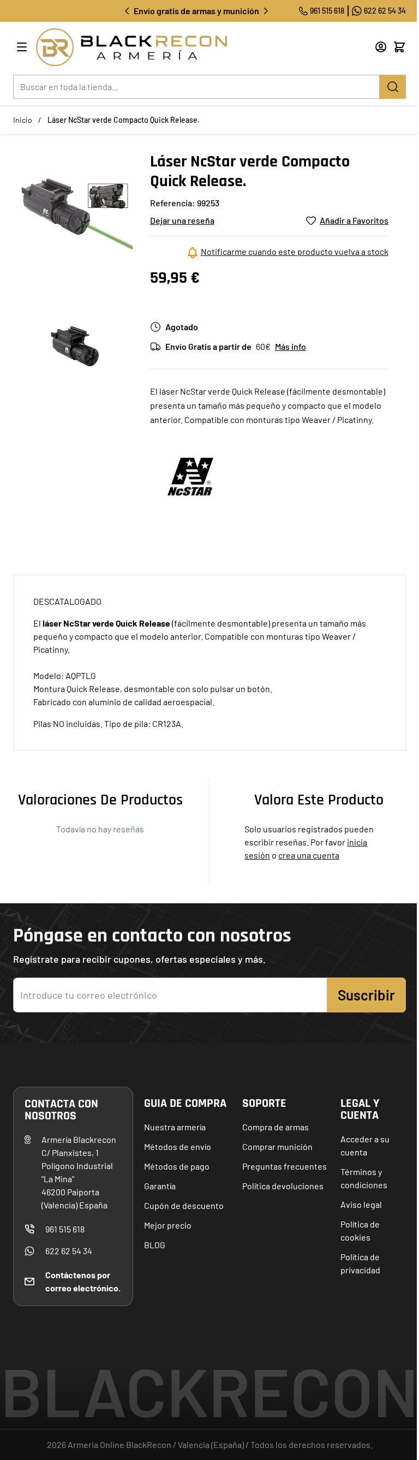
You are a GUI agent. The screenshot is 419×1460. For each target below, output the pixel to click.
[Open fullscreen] (77, 216)
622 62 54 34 (385, 10)
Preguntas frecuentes (284, 1166)
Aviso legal (361, 1204)
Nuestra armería (175, 1127)
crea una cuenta (308, 855)
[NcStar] (191, 476)
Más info (290, 346)
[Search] (393, 87)
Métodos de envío (177, 1146)
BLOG (154, 1244)
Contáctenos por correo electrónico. (83, 1281)
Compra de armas (275, 1127)
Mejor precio (167, 1225)
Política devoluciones (283, 1186)
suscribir (366, 994)
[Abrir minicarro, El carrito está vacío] (399, 47)
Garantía (160, 1186)
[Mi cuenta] (380, 47)
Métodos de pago (177, 1166)
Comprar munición (277, 1146)
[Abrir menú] (22, 47)
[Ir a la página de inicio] (191, 47)
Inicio (22, 119)
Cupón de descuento (184, 1205)
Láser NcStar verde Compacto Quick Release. (123, 119)
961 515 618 (327, 10)
